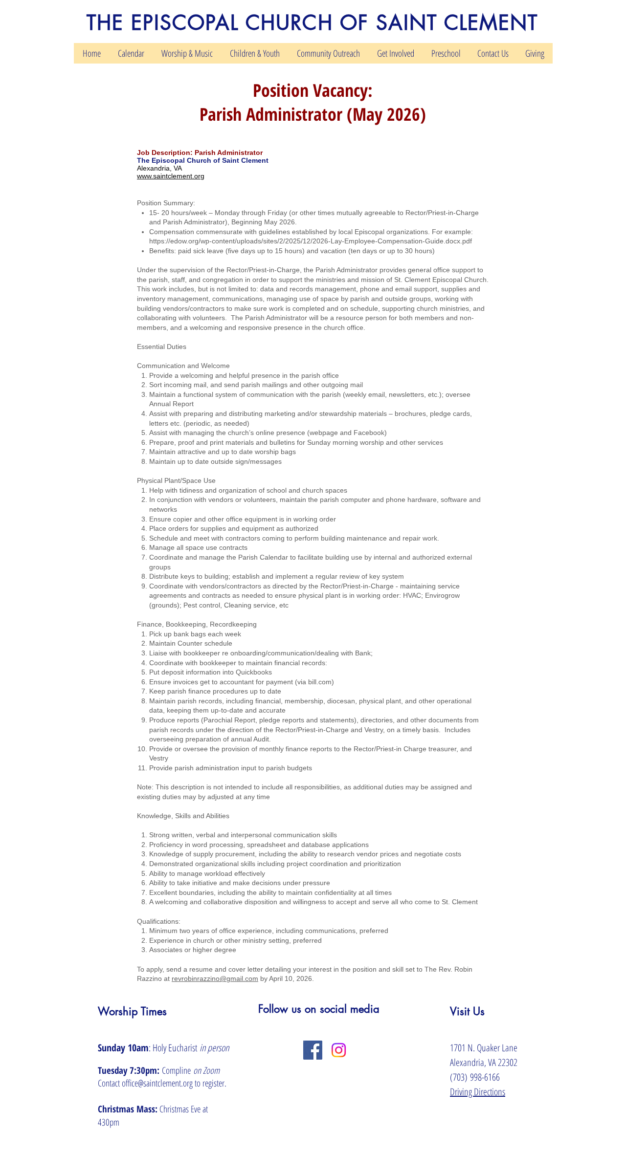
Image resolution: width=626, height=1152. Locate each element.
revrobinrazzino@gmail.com (215, 978)
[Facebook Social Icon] (312, 1050)
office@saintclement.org (157, 1083)
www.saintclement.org (170, 176)
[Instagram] (338, 1050)
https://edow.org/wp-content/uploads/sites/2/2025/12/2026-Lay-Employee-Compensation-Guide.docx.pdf (310, 241)
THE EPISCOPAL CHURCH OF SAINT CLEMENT (312, 23)
